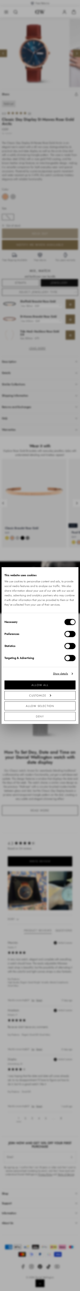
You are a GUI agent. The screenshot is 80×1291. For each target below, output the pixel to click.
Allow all (40, 687)
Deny (40, 718)
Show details (60, 676)
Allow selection (40, 708)
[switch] (70, 636)
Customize (37, 697)
